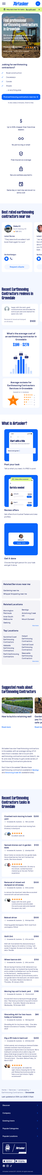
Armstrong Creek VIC (13, 773)
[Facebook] (4, 1166)
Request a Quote (17, 267)
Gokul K (17, 226)
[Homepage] (20, 4)
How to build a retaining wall (17, 716)
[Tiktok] (11, 1166)
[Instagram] (7, 1166)
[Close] (39, 9)
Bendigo (36, 770)
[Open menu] (4, 4)
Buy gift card (31, 9)
